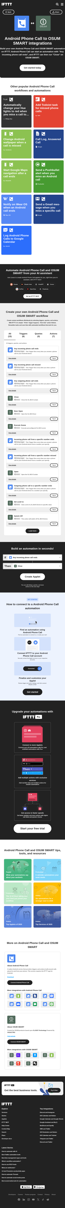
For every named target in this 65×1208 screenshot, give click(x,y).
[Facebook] (18, 1199)
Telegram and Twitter (46, 1138)
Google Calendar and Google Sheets (51, 1119)
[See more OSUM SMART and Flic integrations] (15, 1055)
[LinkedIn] (23, 1199)
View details (12, 358)
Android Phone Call (23, 38)
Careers (20, 1194)
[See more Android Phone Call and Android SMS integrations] (31, 1004)
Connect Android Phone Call (20, 982)
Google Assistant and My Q (48, 1122)
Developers (12, 1194)
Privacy (47, 1194)
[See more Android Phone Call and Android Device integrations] (15, 995)
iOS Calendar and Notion (48, 1115)
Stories (4, 1115)
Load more (32, 531)
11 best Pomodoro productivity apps (13, 1171)
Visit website (11, 1036)
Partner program (30, 1194)
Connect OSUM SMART (18, 1042)
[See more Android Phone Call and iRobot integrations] (48, 1004)
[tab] (10, 335)
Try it (54, 358)
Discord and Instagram (47, 1112)
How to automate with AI (9, 1151)
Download (10, 977)
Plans (3, 1135)
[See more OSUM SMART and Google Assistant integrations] (31, 1063)
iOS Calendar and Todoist (48, 1135)
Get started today (32, 68)
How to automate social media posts (13, 1177)
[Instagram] (28, 1199)
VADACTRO (11, 1032)
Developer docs (7, 1138)
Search (4, 1132)
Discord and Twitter (46, 1142)
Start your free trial (32, 828)
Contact (40, 1194)
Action (18, 399)
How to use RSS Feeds (9, 1164)
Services (4, 1112)
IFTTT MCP (5, 1122)
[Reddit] (47, 1199)
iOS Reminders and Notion (48, 1132)
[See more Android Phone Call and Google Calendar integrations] (48, 995)
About (54, 1194)
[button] (62, 4)
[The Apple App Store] (26, 1187)
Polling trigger (20, 351)
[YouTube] (33, 1199)
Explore (5, 1109)
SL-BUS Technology (39, 1030)
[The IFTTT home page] (7, 4)
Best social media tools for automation (14, 1181)
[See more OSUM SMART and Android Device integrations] (48, 1055)
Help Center (5, 1125)
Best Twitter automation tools (11, 1154)
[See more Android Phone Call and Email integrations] (15, 1004)
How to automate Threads (10, 1174)
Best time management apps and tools (14, 1158)
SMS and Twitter (45, 1129)
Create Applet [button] (32, 576)
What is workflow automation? (11, 1161)
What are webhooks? (8, 1168)
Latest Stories (7, 1148)
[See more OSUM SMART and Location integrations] (31, 1055)
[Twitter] (38, 1199)
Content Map (6, 1129)
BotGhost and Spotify (47, 1125)
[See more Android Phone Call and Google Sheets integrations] (31, 995)
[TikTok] (43, 1199)
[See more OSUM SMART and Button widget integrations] (15, 1063)
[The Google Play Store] (39, 1187)
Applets (4, 1119)
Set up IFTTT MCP (32, 296)
